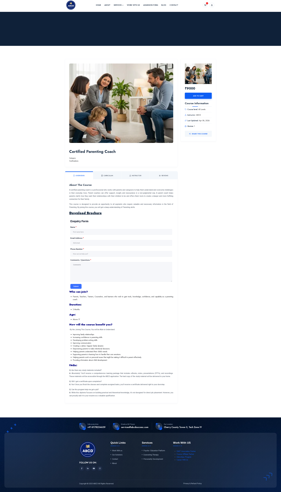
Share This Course (199, 134)
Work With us (117, 451)
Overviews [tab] (80, 175)
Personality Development (153, 459)
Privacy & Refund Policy (192, 483)
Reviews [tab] (165, 175)
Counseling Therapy (151, 455)
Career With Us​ (182, 460)
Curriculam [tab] (108, 175)
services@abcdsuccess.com (134, 427)
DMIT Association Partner (186, 451)
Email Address (77, 238)
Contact (115, 459)
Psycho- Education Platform (154, 451)
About (114, 463)
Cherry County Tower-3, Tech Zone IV (183, 427)
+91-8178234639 (96, 427)
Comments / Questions (80, 260)
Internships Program (184, 457)
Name (73, 227)
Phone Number (77, 249)
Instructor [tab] (136, 175)
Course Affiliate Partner (185, 454)
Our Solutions (117, 455)
